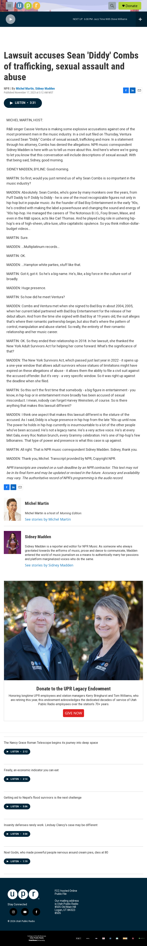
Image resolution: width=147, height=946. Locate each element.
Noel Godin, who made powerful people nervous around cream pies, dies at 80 (56, 852)
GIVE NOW (73, 713)
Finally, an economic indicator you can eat (31, 770)
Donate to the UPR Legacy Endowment (73, 689)
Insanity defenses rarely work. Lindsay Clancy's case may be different (50, 825)
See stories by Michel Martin (48, 519)
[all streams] (141, 19)
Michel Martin (25, 88)
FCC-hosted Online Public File (66, 892)
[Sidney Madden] (12, 542)
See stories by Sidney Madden (49, 565)
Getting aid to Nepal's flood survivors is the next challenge (43, 797)
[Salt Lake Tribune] (133, 938)
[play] (10, 19)
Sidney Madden (45, 88)
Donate (131, 6)
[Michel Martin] (12, 509)
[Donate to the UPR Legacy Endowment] (73, 630)
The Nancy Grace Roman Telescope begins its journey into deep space (51, 743)
